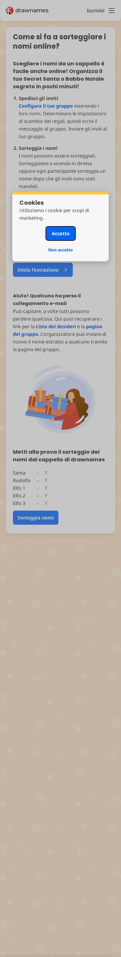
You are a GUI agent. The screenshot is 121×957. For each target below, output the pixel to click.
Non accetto (60, 250)
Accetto (61, 233)
